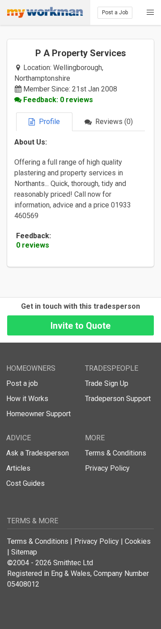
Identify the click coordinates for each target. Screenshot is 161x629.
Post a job (22, 383)
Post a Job (115, 12)
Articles (18, 468)
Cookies (138, 541)
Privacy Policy (107, 468)
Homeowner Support (38, 414)
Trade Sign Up (106, 383)
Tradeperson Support (118, 398)
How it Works (27, 398)
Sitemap (24, 552)
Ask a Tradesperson (37, 453)
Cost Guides (25, 483)
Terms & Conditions (115, 453)
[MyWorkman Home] (45, 12)
